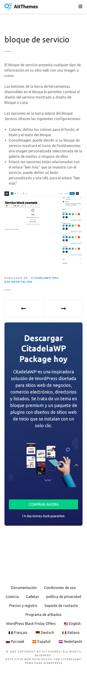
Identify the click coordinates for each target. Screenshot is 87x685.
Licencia (12, 597)
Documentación (24, 588)
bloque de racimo (23, 308)
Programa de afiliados (43, 615)
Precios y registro (23, 606)
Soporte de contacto (61, 606)
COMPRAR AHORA (44, 504)
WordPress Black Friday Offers (31, 624)
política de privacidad (63, 597)
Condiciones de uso (60, 588)
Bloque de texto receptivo (63, 308)
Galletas (32, 597)
